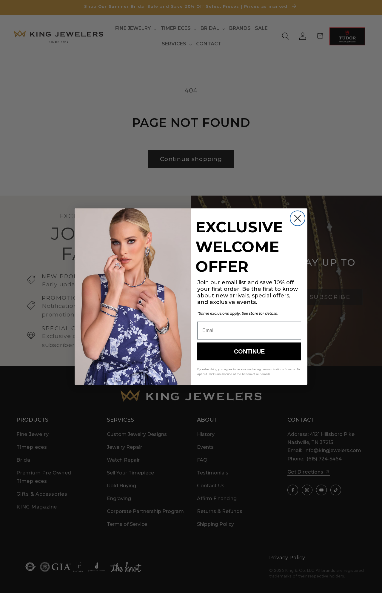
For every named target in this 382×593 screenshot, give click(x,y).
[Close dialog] (297, 218)
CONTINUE (249, 351)
